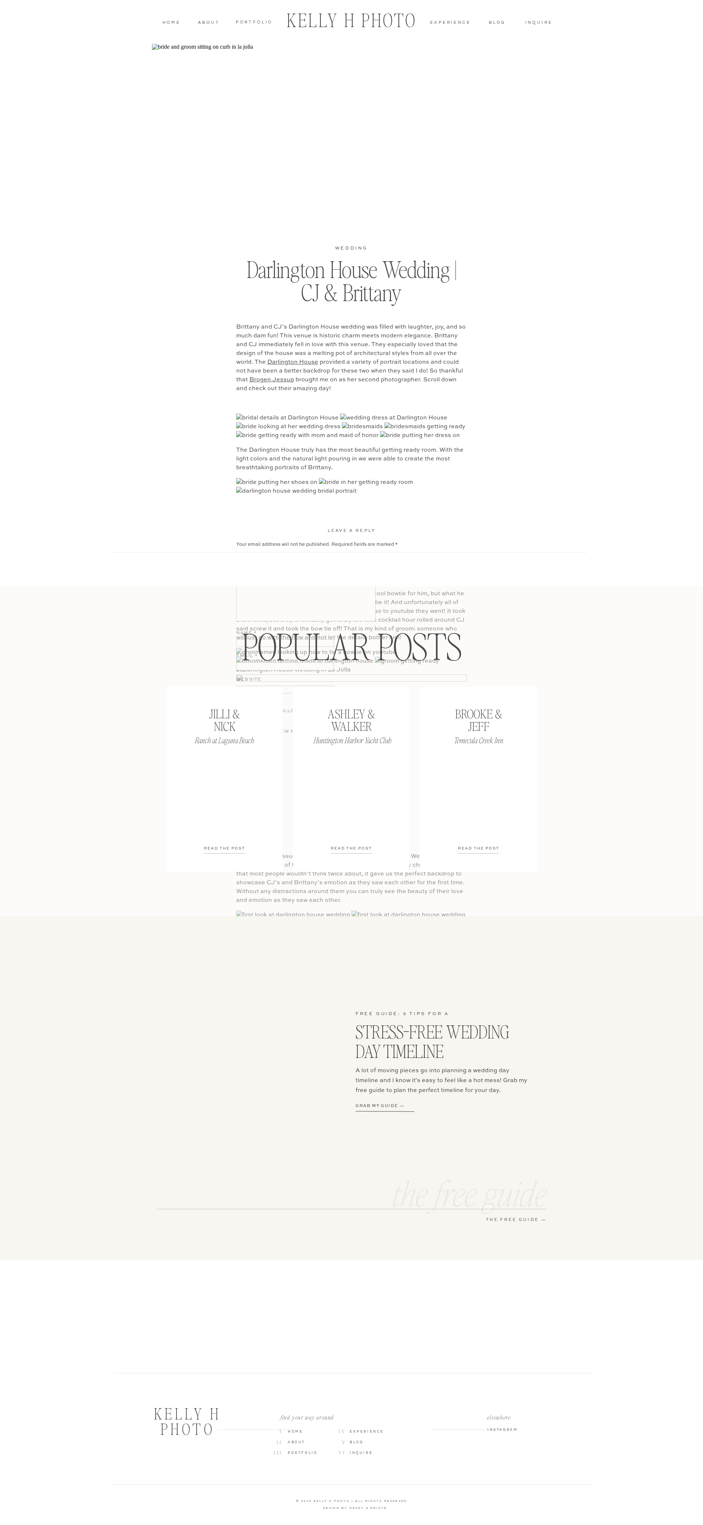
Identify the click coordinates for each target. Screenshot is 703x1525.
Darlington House (292, 362)
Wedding (351, 248)
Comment (252, 557)
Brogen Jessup (271, 380)
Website (248, 679)
